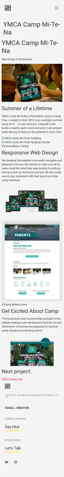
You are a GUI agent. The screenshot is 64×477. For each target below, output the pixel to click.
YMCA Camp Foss (12, 379)
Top (2, 475)
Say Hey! (12, 427)
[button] (56, 8)
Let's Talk (13, 448)
